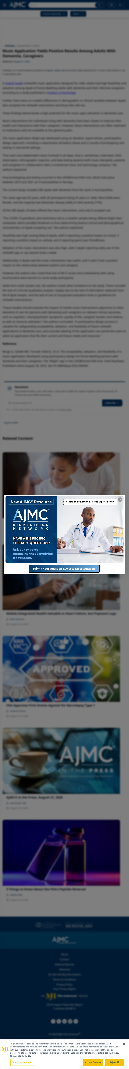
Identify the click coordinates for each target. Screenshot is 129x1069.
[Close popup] (120, 499)
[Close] (124, 1044)
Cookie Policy (24, 1056)
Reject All (115, 1062)
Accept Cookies (93, 1062)
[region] (64, 1054)
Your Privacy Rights (22, 1062)
